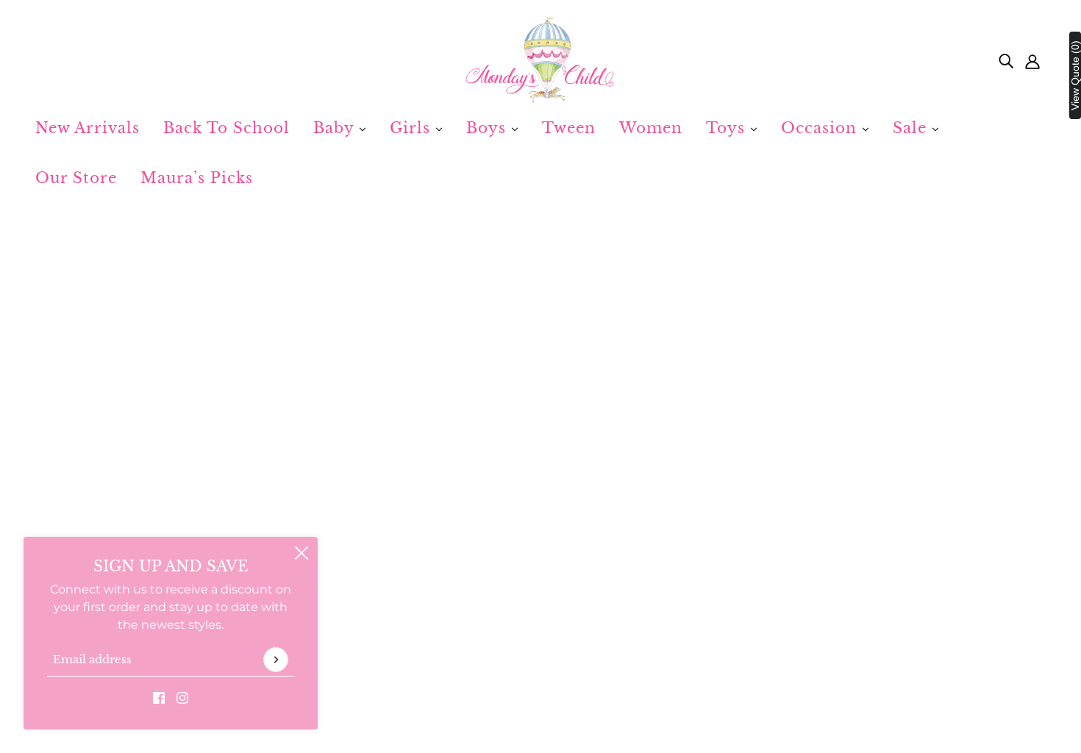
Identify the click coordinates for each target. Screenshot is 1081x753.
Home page (497, 399)
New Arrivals (87, 128)
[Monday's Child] (540, 60)
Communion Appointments (540, 626)
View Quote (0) (1075, 75)
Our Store (76, 178)
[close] (301, 553)
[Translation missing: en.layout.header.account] (1032, 60)
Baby (336, 128)
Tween (569, 128)
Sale (912, 128)
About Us (485, 573)
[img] (1006, 60)
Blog (471, 644)
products (680, 399)
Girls (412, 128)
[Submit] (275, 659)
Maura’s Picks (196, 178)
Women (650, 128)
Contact (481, 591)
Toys (728, 128)
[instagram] (182, 697)
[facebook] (159, 697)
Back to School (226, 128)
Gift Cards (486, 608)
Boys (488, 128)
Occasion (821, 128)
